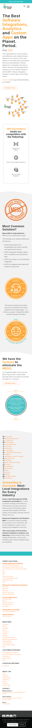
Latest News (5, 679)
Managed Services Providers (14, 456)
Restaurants (8, 468)
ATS (3, 570)
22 (7, 100)
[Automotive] (4, 437)
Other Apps (5, 606)
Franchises (8, 446)
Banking (4, 626)
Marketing (8, 460)
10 (12, 112)
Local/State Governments (13, 452)
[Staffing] (4, 474)
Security (7, 472)
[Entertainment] (4, 443)
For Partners (5, 666)
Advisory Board (6, 678)
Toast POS (5, 586)
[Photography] (4, 466)
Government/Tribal (7, 604)
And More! (8, 478)
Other (4, 581)
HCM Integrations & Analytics (10, 652)
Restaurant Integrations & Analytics (11, 654)
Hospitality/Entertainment (9, 637)
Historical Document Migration (10, 565)
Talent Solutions (6, 616)
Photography (9, 466)
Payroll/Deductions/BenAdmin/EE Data (12, 567)
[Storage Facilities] (4, 476)
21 (11, 103)
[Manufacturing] (4, 459)
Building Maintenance (12, 438)
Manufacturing (9, 458)
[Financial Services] (4, 445)
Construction (9, 440)
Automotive (8, 436)
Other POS (5, 590)
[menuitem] (23, 6)
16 (9, 113)
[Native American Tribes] (4, 462)
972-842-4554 (18, 1)
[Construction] (4, 441)
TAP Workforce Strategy (10, 609)
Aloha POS (5, 588)
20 (15, 101)
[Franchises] (4, 447)
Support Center (6, 685)
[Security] (4, 472)
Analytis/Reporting (7, 580)
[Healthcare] (4, 449)
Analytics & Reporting (8, 594)
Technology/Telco (7, 643)
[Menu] (27, 6)
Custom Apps (6, 656)
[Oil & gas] (4, 464)
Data (11, 50)
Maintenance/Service (8, 602)
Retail (6, 470)
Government (5, 632)
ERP (3, 574)
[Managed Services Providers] (4, 456)
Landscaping (9, 450)
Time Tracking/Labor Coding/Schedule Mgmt (14, 569)
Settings (22, 724)
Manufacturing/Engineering (9, 639)
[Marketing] (4, 460)
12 (23, 104)
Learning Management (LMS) (10, 578)
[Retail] (4, 470)
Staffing (7, 474)
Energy (4, 630)
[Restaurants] (4, 468)
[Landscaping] (4, 451)
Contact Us (5, 80)
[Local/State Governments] (4, 453)
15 (13, 115)
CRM (3, 572)
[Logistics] (4, 454)
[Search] (23, 6)
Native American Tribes (12, 462)
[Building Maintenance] (4, 439)
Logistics (7, 454)
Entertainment (9, 442)
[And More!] (4, 478)
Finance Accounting (7, 576)
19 (17, 96)
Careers (4, 681)
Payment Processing (7, 592)
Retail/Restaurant (7, 599)
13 (15, 111)
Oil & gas (8, 464)
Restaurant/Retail (6, 641)
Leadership (5, 676)
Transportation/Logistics (8, 645)
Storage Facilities (10, 476)
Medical (4, 601)
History (4, 674)
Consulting (5, 628)
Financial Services (10, 444)
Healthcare (8, 448)
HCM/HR (4, 633)
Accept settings (12, 724)
